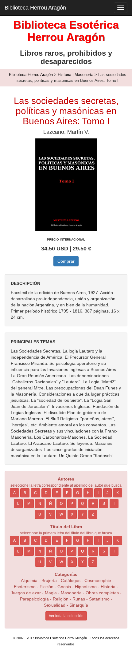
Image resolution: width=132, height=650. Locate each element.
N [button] (39, 503)
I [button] (98, 493)
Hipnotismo (86, 586)
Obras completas (102, 592)
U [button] (39, 514)
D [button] (46, 493)
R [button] (93, 503)
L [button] (18, 503)
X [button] (72, 514)
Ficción (46, 586)
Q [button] (82, 503)
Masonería (84, 74)
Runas (79, 598)
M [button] (28, 503)
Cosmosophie (97, 580)
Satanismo (99, 598)
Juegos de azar (26, 592)
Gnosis (64, 586)
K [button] (117, 493)
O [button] (61, 503)
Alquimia (29, 580)
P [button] (72, 503)
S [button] (104, 503)
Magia (51, 592)
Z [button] (93, 514)
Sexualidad (54, 605)
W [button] (61, 514)
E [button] (57, 493)
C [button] (35, 493)
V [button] (50, 514)
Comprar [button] (66, 261)
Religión (60, 598)
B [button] (25, 493)
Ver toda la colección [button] (66, 616)
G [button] (77, 493)
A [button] (14, 493)
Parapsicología (34, 598)
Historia (64, 74)
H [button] (88, 493)
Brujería (49, 580)
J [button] (107, 493)
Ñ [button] (50, 503)
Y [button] (82, 514)
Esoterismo (25, 586)
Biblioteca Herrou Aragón (35, 8)
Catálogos (70, 580)
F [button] (67, 493)
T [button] (114, 503)
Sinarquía (78, 605)
